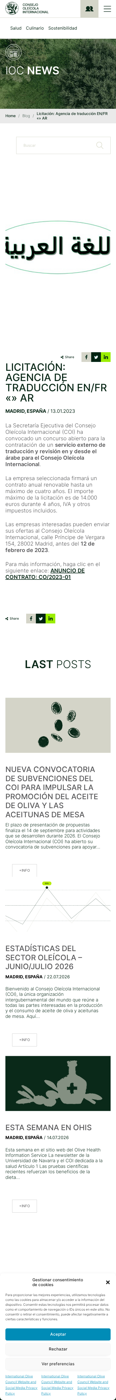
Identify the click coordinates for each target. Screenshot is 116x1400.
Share (69, 357)
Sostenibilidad (62, 28)
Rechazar (58, 1349)
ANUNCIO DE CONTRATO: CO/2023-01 (45, 573)
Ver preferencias (58, 1363)
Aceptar (58, 1334)
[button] (108, 1282)
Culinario (35, 28)
